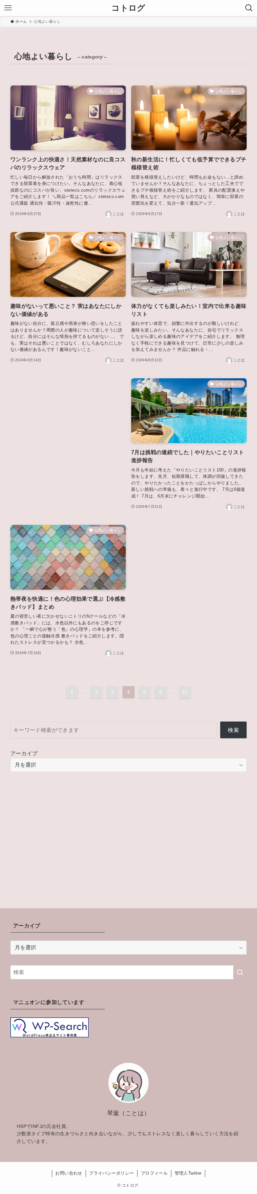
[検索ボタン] (249, 8)
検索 (233, 730)
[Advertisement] (68, 426)
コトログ (128, 8)
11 (185, 692)
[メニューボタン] (8, 8)
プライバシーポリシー (111, 1173)
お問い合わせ (68, 1173)
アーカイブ (24, 753)
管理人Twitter (188, 1173)
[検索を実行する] (240, 972)
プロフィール (154, 1173)
